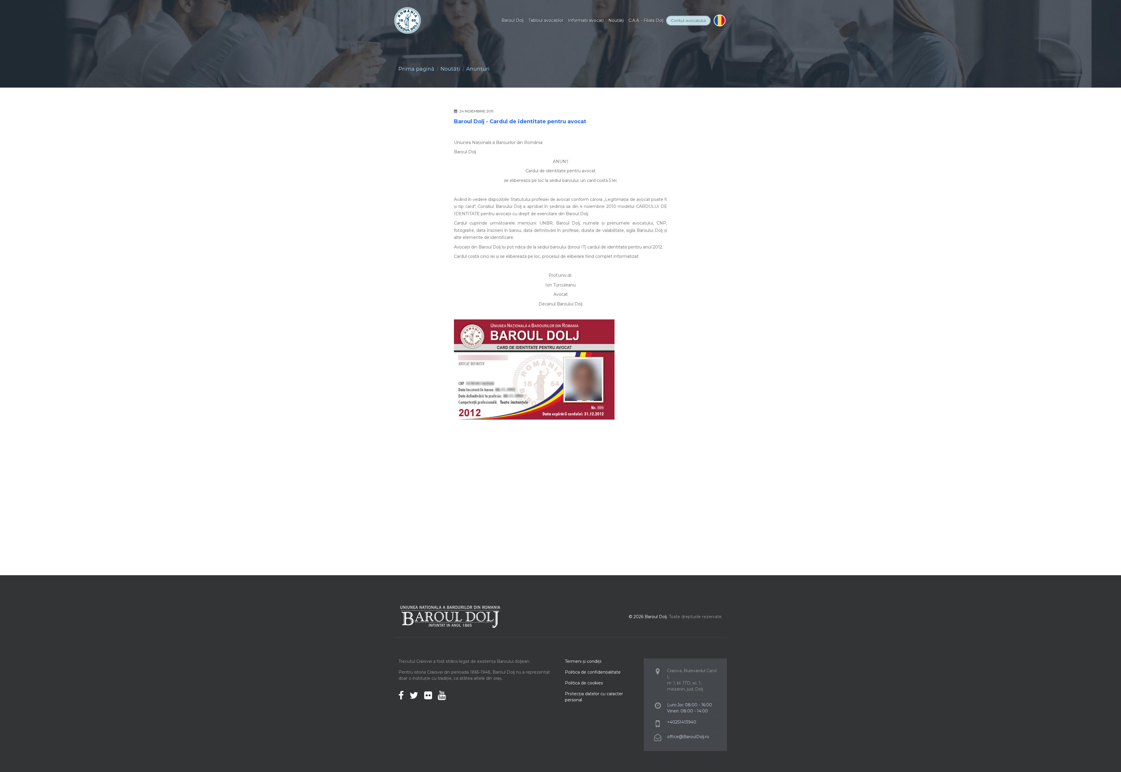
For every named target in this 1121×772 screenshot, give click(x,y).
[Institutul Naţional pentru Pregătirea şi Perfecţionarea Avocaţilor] (588, 464)
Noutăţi (616, 20)
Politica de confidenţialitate (593, 672)
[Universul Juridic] (560, 500)
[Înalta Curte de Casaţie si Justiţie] (532, 464)
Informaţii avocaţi (586, 20)
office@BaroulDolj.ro (688, 736)
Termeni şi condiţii (583, 661)
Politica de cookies (584, 683)
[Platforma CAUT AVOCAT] (421, 464)
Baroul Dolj (513, 20)
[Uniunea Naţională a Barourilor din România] (477, 464)
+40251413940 (681, 722)
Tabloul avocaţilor (545, 20)
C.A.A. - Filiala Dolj (646, 20)
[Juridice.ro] (643, 464)
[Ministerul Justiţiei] (699, 464)
